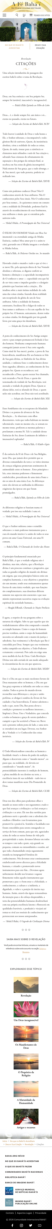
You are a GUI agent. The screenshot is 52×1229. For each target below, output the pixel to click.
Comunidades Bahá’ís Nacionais (24, 1172)
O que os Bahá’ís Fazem (18, 1167)
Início (5, 1141)
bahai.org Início (15, 1156)
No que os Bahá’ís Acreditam (22, 1161)
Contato (10, 1212)
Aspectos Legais (24, 1212)
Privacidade (40, 1212)
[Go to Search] (17, 15)
